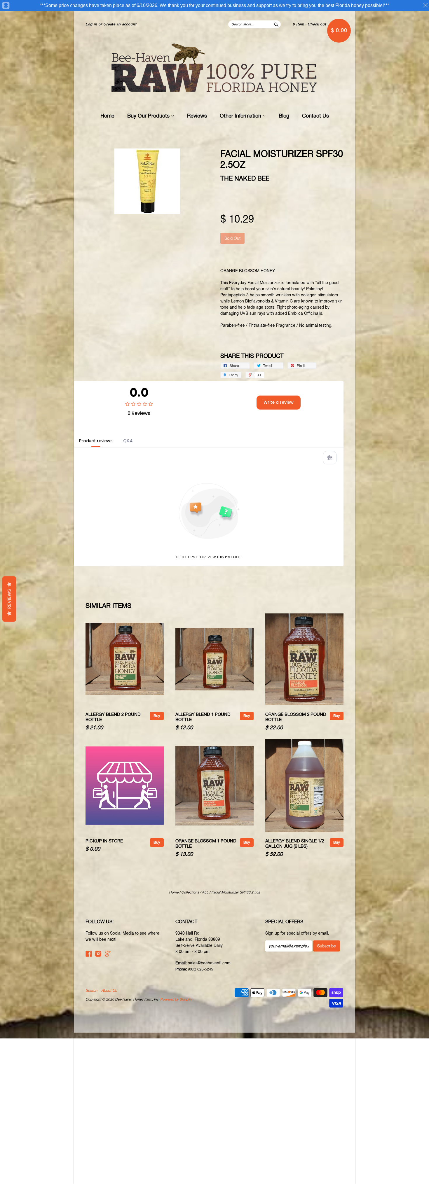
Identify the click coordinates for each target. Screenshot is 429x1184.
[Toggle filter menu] (329, 457)
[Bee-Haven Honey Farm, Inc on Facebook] (89, 953)
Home (107, 116)
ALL (205, 892)
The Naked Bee (244, 178)
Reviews (197, 116)
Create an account (120, 24)
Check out (317, 24)
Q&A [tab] (128, 441)
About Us (109, 991)
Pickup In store (104, 840)
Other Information (241, 116)
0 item (298, 24)
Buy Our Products (149, 116)
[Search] (276, 24)
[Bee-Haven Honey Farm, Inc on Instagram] (98, 953)
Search (91, 991)
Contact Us (315, 116)
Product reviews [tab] (96, 441)
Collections (190, 892)
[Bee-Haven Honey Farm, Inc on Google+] (108, 953)
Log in (91, 24)
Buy (157, 715)
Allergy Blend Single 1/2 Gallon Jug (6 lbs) (294, 843)
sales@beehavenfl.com (209, 963)
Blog (284, 116)
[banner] (214, 69)
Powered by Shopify (175, 999)
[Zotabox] (5, 5)
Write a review (279, 402)
